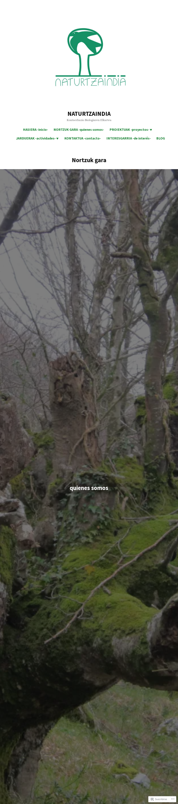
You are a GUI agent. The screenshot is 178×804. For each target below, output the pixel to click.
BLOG (160, 138)
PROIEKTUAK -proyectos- (129, 129)
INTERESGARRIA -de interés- (128, 138)
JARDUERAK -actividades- (36, 138)
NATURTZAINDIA (89, 113)
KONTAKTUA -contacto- (82, 138)
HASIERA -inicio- (35, 129)
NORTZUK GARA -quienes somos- (79, 129)
